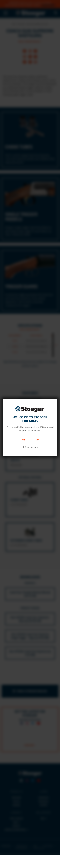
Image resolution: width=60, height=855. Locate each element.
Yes (23, 439)
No (37, 439)
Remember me (31, 447)
